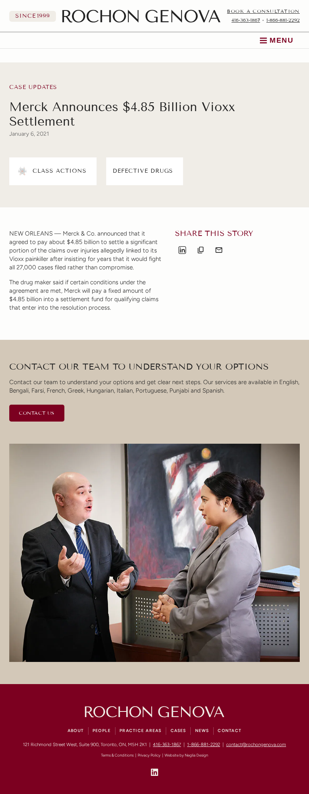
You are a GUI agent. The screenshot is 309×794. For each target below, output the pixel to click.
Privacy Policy (149, 755)
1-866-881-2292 (283, 20)
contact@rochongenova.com (256, 744)
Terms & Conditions (117, 755)
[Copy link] (201, 250)
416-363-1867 (245, 20)
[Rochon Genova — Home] (141, 16)
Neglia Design (196, 755)
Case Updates (33, 87)
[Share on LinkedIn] (182, 250)
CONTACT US (37, 413)
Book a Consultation (263, 11)
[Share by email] (219, 250)
